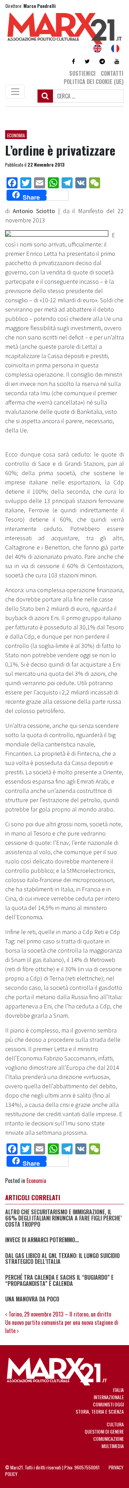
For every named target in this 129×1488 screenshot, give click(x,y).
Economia (16, 135)
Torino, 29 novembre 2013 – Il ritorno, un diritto (59, 1314)
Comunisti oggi (108, 1404)
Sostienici (82, 73)
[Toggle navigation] (15, 91)
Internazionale (109, 1397)
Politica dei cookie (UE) (93, 81)
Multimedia (112, 1445)
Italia (118, 1389)
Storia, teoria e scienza (100, 1411)
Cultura (115, 1424)
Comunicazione (108, 1438)
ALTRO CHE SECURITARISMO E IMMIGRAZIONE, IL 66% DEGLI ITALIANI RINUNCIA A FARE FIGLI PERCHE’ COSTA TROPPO (63, 1218)
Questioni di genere (104, 1431)
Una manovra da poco (32, 1299)
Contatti (112, 73)
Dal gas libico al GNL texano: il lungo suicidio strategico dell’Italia (62, 1259)
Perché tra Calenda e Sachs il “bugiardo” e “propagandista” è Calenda (59, 1281)
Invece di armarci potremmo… (42, 1240)
